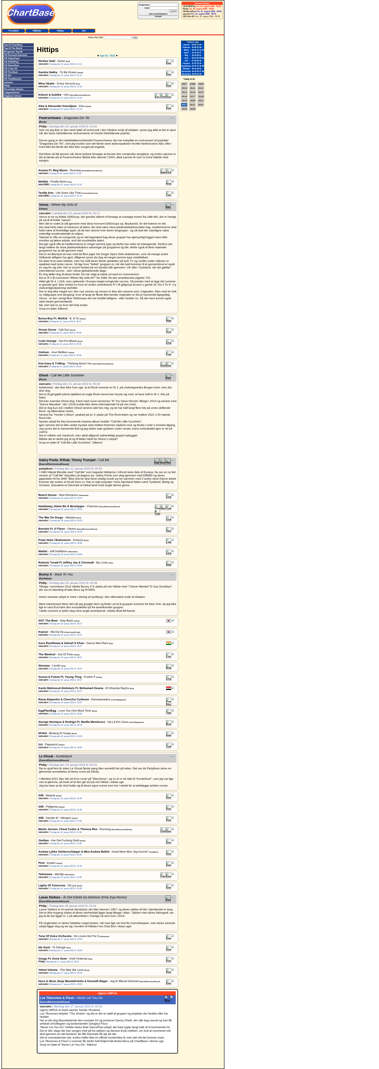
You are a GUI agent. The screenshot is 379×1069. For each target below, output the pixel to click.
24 (198, 58)
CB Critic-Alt (188, 16)
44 (193, 71)
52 (200, 74)
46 (198, 71)
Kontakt (158, 16)
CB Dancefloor (189, 11)
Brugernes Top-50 (13, 51)
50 (195, 74)
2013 (184, 92)
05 (193, 47)
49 (193, 74)
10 (195, 50)
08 (200, 47)
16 (198, 53)
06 (195, 47)
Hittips (60, 30)
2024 (200, 105)
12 (200, 50)
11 (198, 50)
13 (203, 50)
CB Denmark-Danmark (15, 55)
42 (198, 69)
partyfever (46, 468)
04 (200, 45)
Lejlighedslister (12, 92)
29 (198, 61)
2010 (184, 88)
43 (200, 69)
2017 (192, 96)
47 (200, 71)
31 (193, 63)
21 (200, 55)
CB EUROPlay (189, 6)
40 (193, 69)
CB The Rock (11, 72)
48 (203, 71)
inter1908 (43, 184)
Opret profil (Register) (158, 14)
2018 (201, 96)
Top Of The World (13, 48)
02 (195, 45)
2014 (192, 92)
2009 (201, 84)
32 (195, 63)
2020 (192, 100)
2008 (192, 84)
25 (200, 58)
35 (193, 66)
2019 (184, 100)
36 (195, 66)
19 (195, 55)
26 (203, 58)
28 (195, 61)
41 (195, 69)
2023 (192, 105)
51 (198, 74)
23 (195, 58)
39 (203, 66)
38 (200, 66)
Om (84, 30)
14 (193, 53)
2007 (184, 84)
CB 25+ (8, 75)
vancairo (187, 14)
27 (193, 61)
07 (198, 47)
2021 (201, 100)
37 (198, 66)
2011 (192, 88)
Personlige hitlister (14, 89)
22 (193, 58)
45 (195, 71)
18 (193, 55)
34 (200, 63)
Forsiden (14, 30)
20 (198, 55)
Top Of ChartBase (13, 45)
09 (193, 50)
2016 (184, 96)
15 (195, 53)
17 (200, 53)
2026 (192, 109)
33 (198, 63)
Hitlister (37, 30)
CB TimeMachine (13, 79)
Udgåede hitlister (13, 96)
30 (200, 61)
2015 (201, 92)
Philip (185, 9)
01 (193, 45)
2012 (200, 88)
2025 (184, 109)
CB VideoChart (12, 58)
